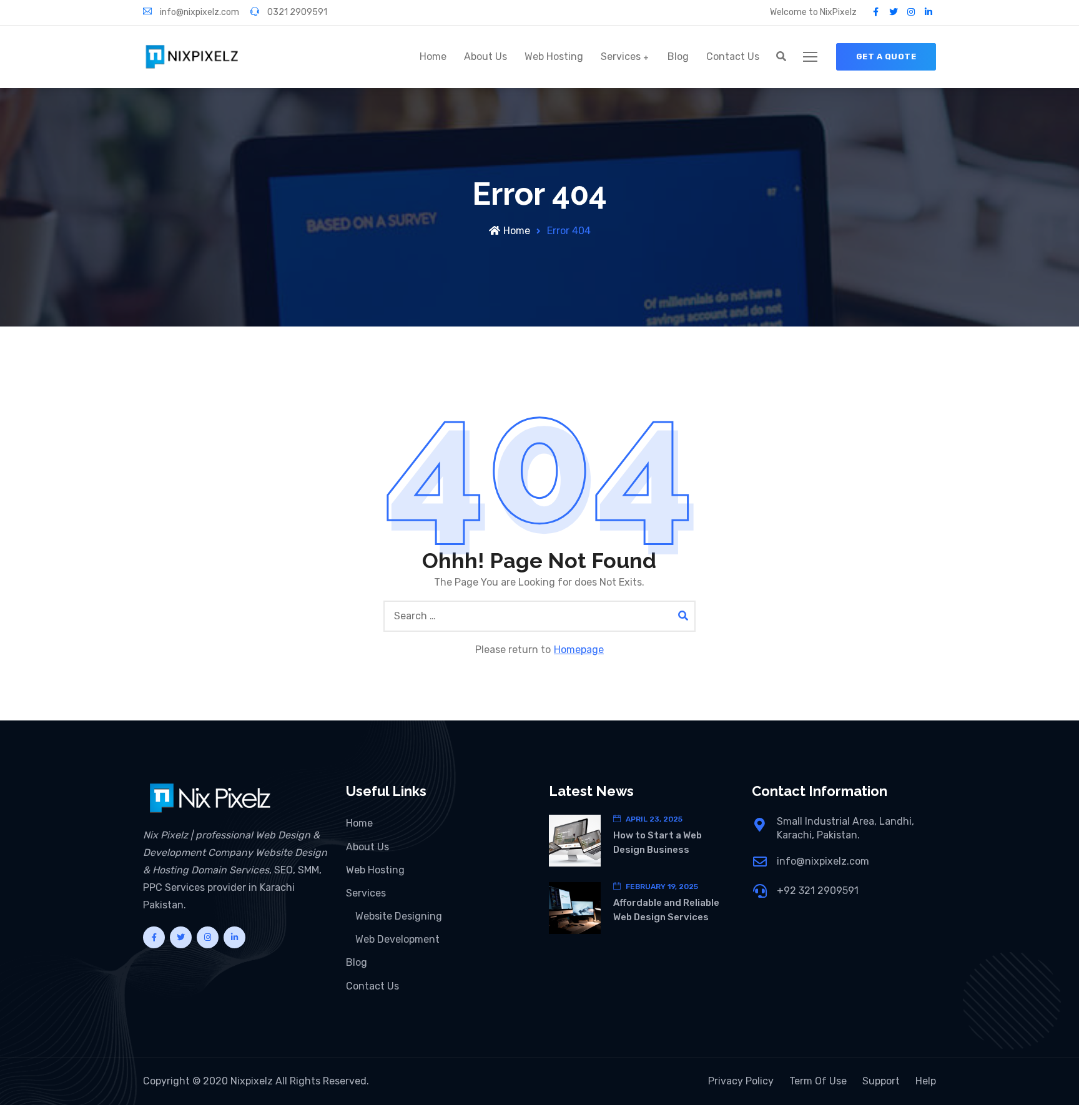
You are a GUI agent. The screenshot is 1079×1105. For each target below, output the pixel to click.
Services (621, 56)
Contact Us (732, 56)
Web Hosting (554, 56)
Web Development (397, 939)
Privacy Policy (741, 1081)
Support (881, 1081)
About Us (485, 56)
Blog (678, 56)
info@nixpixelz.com (198, 12)
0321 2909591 (296, 12)
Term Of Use (818, 1081)
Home (433, 56)
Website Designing (398, 916)
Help (925, 1081)
